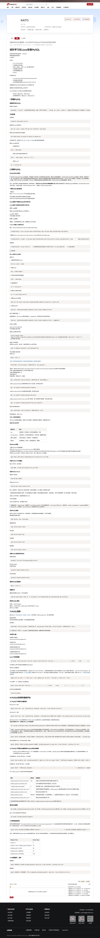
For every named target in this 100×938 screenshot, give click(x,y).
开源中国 (37, 930)
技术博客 (36, 7)
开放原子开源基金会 (54, 930)
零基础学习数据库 (41, 44)
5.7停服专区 (66, 7)
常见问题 (28, 920)
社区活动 (30, 7)
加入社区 (10, 918)
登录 (91, 4)
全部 (89, 884)
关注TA (69, 19)
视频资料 (28, 918)
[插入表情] (10, 886)
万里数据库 (58, 7)
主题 (12, 38)
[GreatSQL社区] (12, 4)
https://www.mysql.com (19, 193)
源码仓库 (17, 7)
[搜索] (46, 4)
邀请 (83, 881)
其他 (51, 44)
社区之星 (47, 918)
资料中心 (43, 7)
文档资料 (28, 915)
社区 (48, 7)
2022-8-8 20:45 (28, 27)
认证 (53, 7)
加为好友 (77, 19)
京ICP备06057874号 (34, 935)
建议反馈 (47, 915)
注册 (88, 4)
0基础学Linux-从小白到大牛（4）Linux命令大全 (79, 888)
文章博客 (28, 912)
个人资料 (23, 38)
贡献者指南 (11, 920)
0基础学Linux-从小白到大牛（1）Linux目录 (78, 893)
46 (30, 29)
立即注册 (45, 891)
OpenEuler (65, 930)
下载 (12, 7)
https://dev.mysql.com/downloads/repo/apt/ (23, 449)
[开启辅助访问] (92, 1)
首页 (8, 7)
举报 (79, 881)
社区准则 (47, 912)
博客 (17, 38)
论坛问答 (24, 7)
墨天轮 (44, 930)
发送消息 (86, 19)
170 (38, 29)
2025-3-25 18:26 (52, 27)
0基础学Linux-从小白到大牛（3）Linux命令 (78, 890)
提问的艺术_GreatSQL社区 (74, 886)
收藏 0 (88, 881)
